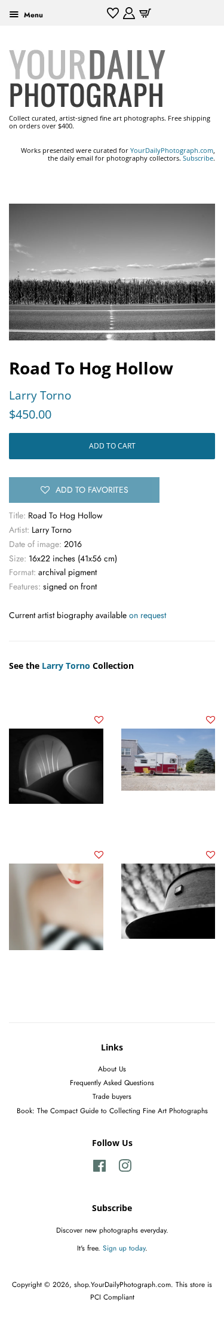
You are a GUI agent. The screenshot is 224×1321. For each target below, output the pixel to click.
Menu (32, 15)
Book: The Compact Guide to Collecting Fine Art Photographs (112, 1110)
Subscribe (198, 157)
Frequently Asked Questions (112, 1082)
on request (147, 615)
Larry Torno (40, 395)
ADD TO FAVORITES (92, 490)
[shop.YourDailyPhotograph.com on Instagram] (124, 1168)
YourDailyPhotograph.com (171, 150)
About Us (112, 1069)
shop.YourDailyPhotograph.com (122, 1284)
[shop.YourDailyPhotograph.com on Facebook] (99, 1168)
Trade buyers (112, 1096)
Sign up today (124, 1248)
